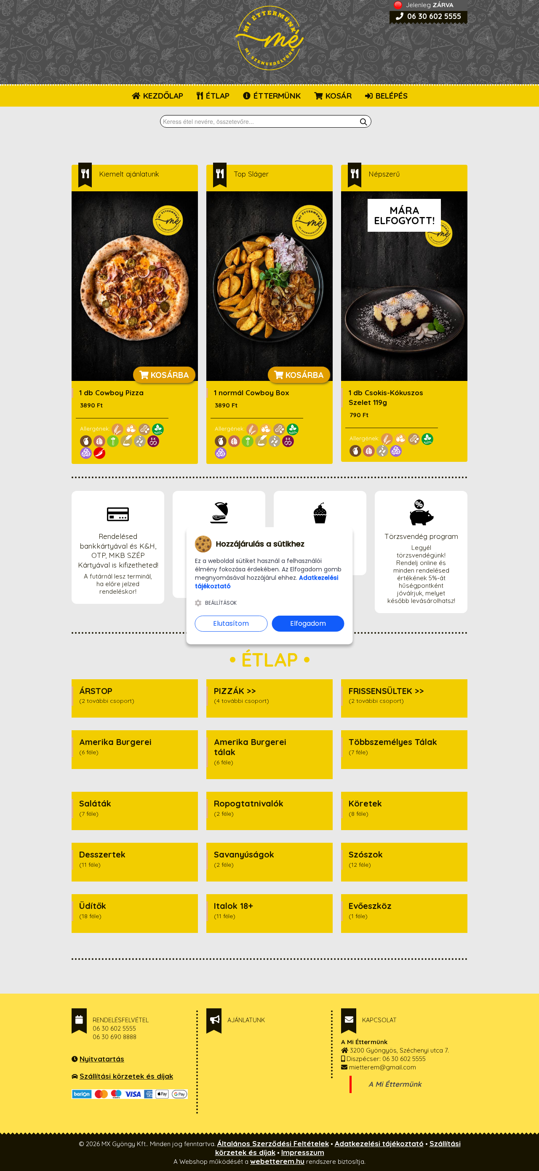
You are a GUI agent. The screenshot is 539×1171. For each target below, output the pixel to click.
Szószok (366, 854)
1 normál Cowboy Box (251, 392)
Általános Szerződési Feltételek (273, 1143)
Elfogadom (308, 623)
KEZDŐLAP (162, 96)
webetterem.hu (277, 1161)
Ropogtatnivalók (248, 803)
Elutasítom (231, 623)
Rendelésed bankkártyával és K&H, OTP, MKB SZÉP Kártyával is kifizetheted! (118, 551)
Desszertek (102, 854)
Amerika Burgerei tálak (250, 747)
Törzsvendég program (421, 536)
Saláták (95, 803)
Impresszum (302, 1152)
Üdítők (92, 905)
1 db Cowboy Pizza (111, 392)
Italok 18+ (233, 905)
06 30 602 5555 (433, 16)
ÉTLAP (216, 96)
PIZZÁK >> (235, 691)
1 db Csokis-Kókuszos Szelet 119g (386, 397)
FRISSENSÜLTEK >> (386, 691)
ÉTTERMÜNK (276, 96)
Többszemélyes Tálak (393, 742)
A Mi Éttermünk (395, 1084)
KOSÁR (337, 96)
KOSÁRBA (169, 375)
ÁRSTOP (95, 691)
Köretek (365, 803)
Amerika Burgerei (115, 742)
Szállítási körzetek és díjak (126, 1076)
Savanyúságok (244, 854)
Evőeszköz (370, 905)
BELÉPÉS (391, 96)
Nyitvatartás (102, 1058)
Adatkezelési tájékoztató (379, 1143)
